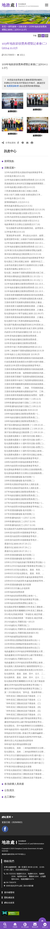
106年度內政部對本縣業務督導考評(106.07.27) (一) (20, 540)
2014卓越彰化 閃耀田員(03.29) (18, 659)
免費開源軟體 (13, 86)
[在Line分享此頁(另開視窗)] (22, 142)
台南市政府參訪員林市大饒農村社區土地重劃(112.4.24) (24, 265)
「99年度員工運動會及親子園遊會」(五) (22, 711)
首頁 (4, 26)
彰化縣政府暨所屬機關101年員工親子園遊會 (24, 681)
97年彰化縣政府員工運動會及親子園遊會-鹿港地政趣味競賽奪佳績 (24, 770)
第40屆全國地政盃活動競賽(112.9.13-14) (22, 254)
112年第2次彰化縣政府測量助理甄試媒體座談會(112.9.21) (24, 250)
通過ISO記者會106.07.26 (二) (17, 547)
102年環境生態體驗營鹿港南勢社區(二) (22, 644)
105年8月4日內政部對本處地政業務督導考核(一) (24, 581)
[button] (46, 5)
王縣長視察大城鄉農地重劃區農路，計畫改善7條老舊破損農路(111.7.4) (24, 306)
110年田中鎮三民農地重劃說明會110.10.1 (23, 347)
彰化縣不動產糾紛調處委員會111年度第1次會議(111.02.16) (25, 325)
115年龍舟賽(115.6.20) (14, 176)
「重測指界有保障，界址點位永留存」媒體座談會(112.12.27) (24, 235)
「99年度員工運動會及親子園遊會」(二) (22, 700)
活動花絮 (22, 26)
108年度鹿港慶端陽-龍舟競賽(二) (19, 481)
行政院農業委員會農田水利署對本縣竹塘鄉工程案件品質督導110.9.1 (24, 362)
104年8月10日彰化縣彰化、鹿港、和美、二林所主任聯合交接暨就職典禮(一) (24, 573)
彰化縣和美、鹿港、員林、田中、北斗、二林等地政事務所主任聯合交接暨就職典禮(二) (24, 677)
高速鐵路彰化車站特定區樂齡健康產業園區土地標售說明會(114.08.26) (24, 183)
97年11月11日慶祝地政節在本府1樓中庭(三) (24, 763)
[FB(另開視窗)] (5, 829)
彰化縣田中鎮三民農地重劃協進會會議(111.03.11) (21, 321)
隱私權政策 (9, 897)
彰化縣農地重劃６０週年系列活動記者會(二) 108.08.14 (24, 455)
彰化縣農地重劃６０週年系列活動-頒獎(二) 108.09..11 (23, 443)
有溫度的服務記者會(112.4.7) (17, 269)
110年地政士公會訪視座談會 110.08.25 (21, 354)
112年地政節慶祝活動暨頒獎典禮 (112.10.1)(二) (24, 247)
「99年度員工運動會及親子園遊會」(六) (22, 714)
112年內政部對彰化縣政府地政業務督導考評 (24, 258)
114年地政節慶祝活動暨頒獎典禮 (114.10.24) (24, 180)
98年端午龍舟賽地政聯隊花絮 (17, 744)
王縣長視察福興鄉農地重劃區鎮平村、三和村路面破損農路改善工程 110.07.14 (24, 391)
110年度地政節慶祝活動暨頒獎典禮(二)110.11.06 (20, 339)
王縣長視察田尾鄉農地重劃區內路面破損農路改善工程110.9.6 (24, 358)
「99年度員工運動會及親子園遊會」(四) (22, 707)
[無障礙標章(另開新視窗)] (13, 913)
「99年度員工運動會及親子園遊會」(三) (22, 703)
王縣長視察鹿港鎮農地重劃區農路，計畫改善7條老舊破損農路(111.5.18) (24, 317)
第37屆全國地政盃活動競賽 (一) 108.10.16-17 (23, 425)
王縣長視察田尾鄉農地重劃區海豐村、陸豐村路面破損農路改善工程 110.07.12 (24, 395)
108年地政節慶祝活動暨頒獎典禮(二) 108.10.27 (21, 417)
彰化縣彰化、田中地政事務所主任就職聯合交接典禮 (24, 726)
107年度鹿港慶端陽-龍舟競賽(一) (19, 510)
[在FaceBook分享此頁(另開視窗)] (18, 142)
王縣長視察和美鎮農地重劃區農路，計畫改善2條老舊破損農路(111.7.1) (24, 310)
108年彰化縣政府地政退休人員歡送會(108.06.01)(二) (21, 488)
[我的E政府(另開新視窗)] (4, 913)
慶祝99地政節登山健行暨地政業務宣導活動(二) (24, 722)
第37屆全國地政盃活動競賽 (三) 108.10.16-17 (23, 432)
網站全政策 (9, 903)
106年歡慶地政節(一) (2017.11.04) (19, 518)
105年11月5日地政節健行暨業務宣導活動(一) (24, 562)
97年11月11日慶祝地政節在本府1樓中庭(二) (24, 759)
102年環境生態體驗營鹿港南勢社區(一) (22, 640)
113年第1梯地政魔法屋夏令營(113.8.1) (21, 221)
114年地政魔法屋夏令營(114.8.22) (19, 187)
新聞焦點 (9, 161)
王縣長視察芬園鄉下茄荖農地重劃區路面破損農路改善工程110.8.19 (24, 377)
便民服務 (12, 26)
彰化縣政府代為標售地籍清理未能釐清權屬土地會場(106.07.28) (24, 529)
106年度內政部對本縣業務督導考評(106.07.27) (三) (20, 533)
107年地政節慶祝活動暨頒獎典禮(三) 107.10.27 (21, 499)
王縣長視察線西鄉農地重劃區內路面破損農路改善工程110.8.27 (24, 369)
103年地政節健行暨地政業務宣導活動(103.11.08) (21, 599)
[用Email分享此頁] (27, 142)
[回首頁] (15, 925)
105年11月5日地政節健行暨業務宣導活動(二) (24, 566)
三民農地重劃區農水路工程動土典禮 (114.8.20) (20, 191)
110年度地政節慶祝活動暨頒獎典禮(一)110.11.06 (20, 343)
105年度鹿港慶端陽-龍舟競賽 (17, 585)
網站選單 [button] (7, 817)
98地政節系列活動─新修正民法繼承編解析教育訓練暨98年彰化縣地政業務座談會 (24, 733)
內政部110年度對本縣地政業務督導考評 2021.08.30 (22, 365)
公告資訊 (9, 790)
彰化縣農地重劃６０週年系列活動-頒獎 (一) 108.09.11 (24, 440)
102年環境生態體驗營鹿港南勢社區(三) (22, 648)
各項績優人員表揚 (14, 784)
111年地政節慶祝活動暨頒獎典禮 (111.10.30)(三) (24, 291)
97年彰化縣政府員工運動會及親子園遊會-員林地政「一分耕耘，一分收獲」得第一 (24, 774)
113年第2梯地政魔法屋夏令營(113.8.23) (22, 213)
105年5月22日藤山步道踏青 (17, 588)
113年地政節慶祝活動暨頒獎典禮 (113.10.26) (24, 209)
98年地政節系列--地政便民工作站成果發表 (23, 729)
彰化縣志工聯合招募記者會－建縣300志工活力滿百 (24, 261)
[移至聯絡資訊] (35, 925)
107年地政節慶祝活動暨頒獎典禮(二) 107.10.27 (21, 495)
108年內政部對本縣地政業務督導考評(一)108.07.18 (21, 458)
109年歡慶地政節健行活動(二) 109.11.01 (22, 403)
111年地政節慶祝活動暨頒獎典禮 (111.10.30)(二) (24, 287)
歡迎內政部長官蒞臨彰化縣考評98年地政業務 (24, 737)
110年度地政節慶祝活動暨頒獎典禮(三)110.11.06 (20, 336)
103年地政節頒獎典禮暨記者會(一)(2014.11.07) (20, 596)
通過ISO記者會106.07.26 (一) (17, 551)
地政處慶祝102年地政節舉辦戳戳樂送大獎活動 (24, 651)
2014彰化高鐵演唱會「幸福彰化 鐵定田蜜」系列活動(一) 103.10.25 (24, 614)
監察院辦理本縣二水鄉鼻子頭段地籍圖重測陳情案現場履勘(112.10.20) (24, 239)
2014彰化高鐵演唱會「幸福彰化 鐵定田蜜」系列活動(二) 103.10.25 (24, 618)
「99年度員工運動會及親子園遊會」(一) (22, 696)
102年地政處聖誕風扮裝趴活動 (18, 637)
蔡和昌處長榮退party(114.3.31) (18, 206)
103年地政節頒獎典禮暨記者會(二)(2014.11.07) (20, 603)
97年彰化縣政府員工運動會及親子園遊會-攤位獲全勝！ (24, 778)
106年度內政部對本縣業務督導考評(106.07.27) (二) (20, 536)
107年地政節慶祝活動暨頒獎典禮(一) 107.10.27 (21, 492)
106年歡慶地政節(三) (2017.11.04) (19, 525)
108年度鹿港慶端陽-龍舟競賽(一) (19, 477)
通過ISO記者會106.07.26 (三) (17, 544)
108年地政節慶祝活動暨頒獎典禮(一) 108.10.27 (21, 414)
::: (3, 151)
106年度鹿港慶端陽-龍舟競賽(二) (19, 555)
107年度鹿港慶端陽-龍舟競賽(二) (19, 514)
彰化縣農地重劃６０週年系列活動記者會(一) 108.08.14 (24, 451)
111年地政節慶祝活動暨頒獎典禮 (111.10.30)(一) (24, 284)
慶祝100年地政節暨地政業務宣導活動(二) (23, 688)
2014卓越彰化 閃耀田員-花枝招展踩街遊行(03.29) (23, 629)
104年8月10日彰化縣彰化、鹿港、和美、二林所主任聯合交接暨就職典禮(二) (24, 570)
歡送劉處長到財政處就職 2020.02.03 (21, 410)
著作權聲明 (9, 892)
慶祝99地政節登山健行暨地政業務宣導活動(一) (24, 718)
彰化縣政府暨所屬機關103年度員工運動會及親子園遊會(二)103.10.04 (24, 611)
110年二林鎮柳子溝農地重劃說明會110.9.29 (24, 351)
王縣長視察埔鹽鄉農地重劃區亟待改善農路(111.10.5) (23, 295)
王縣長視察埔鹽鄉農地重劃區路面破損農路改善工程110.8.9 (24, 384)
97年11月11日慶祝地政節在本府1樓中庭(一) (24, 755)
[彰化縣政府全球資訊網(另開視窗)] (24, 925)
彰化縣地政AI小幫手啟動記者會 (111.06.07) (23, 313)
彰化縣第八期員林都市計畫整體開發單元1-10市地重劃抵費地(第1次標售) (24, 666)
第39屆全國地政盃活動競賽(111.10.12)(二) (23, 280)
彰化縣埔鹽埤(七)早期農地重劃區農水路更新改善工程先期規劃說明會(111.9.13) (24, 299)
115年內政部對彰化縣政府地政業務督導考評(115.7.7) (24, 172)
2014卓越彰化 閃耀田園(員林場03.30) (21, 633)
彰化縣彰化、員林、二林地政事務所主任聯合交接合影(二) (24, 752)
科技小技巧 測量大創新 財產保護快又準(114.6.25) (22, 195)
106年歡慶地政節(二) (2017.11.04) (19, 521)
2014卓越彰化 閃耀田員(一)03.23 (19, 622)
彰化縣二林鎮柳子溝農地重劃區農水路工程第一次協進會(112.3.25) (24, 273)
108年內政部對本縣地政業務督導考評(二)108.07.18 (21, 462)
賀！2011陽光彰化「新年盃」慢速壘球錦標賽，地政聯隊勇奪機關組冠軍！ (24, 692)
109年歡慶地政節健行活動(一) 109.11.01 (22, 399)
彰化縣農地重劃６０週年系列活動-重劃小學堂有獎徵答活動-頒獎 (24, 436)
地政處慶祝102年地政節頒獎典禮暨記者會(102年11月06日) (23, 663)
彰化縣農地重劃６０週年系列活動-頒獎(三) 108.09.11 (23, 447)
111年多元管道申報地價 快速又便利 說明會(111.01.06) (23, 328)
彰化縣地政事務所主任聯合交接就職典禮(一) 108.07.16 (24, 469)
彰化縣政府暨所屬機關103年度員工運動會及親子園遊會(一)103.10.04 (24, 607)
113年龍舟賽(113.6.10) (14, 232)
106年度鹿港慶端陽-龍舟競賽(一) (19, 559)
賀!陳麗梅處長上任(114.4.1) (16, 202)
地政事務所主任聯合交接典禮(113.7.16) (22, 224)
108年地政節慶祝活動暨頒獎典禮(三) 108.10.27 (21, 421)
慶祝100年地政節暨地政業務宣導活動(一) (23, 685)
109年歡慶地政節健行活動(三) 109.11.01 (22, 406)
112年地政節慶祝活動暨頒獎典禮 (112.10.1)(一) (24, 243)
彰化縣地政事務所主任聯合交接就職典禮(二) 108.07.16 (24, 473)
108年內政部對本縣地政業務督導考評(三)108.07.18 (21, 466)
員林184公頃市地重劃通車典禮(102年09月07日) (24, 670)
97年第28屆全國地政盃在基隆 (18, 766)
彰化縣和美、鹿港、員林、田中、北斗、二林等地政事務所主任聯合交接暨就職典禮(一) (24, 674)
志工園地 (10, 796)
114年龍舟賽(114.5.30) (14, 198)
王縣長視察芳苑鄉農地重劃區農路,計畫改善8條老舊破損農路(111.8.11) (24, 302)
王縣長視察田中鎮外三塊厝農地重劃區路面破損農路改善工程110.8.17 (24, 380)
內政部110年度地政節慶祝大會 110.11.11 (22, 332)
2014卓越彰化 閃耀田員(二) (16, 625)
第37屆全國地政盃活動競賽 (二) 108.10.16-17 (23, 429)
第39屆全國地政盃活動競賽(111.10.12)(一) (23, 276)
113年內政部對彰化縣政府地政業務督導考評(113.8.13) (24, 217)
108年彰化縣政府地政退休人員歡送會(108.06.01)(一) (21, 484)
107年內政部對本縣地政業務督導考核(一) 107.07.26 (23, 503)
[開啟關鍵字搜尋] (4, 925)
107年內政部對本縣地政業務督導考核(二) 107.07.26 (23, 507)
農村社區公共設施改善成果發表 (18, 740)
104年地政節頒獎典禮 (14, 592)
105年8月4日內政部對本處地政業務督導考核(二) (24, 577)
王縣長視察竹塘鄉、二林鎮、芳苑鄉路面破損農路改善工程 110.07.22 (24, 388)
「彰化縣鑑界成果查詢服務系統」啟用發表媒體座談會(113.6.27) (24, 228)
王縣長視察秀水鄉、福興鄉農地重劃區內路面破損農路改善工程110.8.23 (24, 373)
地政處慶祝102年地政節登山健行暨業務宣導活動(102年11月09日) (24, 655)
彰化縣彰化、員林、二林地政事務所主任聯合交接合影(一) (24, 748)
